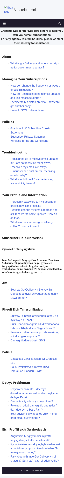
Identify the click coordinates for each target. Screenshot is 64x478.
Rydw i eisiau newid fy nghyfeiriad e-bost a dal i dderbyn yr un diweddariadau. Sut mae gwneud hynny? (35, 448)
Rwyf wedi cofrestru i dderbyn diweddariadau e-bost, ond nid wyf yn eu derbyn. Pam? (34, 393)
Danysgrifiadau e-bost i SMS (27, 340)
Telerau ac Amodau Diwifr (25, 371)
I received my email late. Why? (28, 167)
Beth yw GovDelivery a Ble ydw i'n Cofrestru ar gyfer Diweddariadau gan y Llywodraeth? (34, 293)
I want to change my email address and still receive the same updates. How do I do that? (34, 214)
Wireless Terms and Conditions (29, 140)
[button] (59, 23)
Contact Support (32, 470)
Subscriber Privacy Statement (28, 136)
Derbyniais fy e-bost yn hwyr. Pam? (31, 401)
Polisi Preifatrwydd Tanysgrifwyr (29, 366)
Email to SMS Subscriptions (27, 110)
